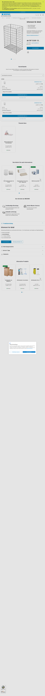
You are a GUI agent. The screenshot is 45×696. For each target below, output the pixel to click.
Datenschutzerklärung (29, 348)
